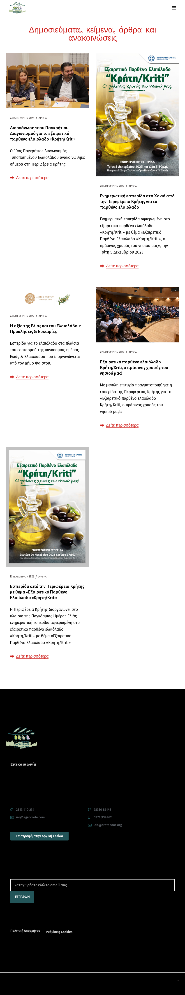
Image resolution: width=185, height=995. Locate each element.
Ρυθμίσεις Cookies (59, 932)
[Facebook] (12, 918)
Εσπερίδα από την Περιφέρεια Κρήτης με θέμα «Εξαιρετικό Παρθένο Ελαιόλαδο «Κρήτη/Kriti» (47, 592)
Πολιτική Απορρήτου (25, 931)
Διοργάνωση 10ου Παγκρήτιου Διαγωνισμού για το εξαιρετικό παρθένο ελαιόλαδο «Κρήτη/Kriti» (43, 133)
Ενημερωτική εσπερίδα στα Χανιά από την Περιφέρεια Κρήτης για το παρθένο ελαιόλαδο (137, 202)
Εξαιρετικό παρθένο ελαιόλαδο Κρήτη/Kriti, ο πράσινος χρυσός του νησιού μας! (134, 368)
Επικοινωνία (23, 764)
